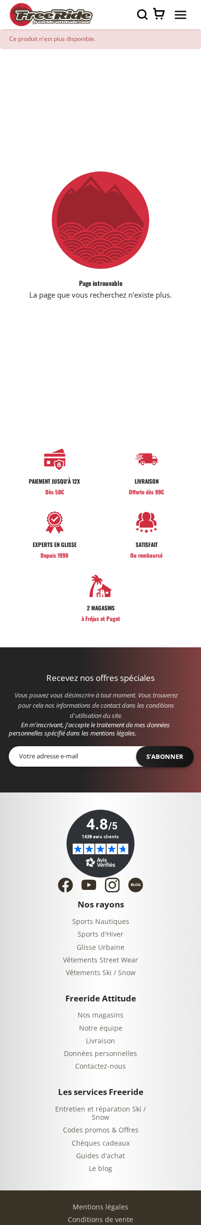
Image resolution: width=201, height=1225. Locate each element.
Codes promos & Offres (101, 1130)
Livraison (100, 1041)
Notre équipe (100, 1028)
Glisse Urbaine (100, 947)
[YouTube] (88, 885)
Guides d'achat (100, 1156)
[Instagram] (112, 885)
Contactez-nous (100, 1066)
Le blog (100, 1169)
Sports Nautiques (100, 922)
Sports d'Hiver (100, 934)
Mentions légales (100, 1207)
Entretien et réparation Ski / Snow (100, 1113)
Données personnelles (100, 1054)
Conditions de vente (100, 1220)
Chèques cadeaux (101, 1143)
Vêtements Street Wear (100, 960)
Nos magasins (100, 1015)
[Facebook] (65, 885)
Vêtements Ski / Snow (101, 973)
